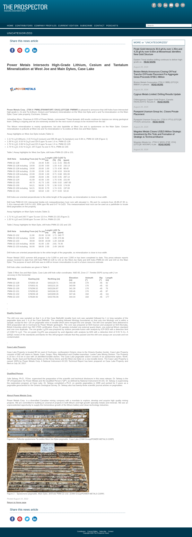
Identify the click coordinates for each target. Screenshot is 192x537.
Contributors (24, 25)
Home (10, 25)
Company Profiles (45, 25)
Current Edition (68, 25)
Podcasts (112, 25)
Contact (99, 25)
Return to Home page (16, 502)
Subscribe (86, 25)
